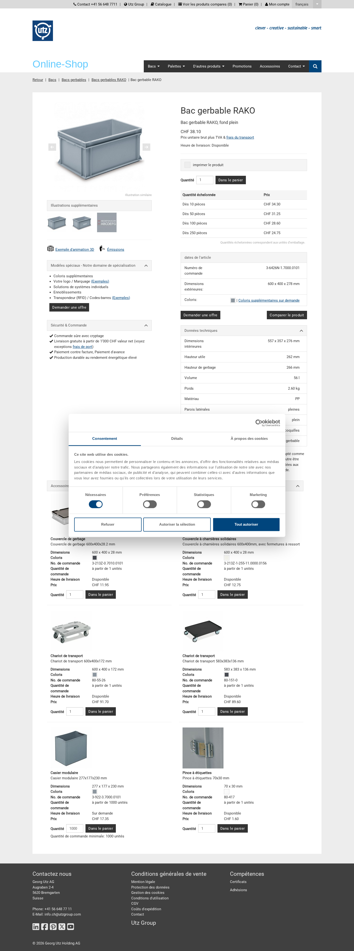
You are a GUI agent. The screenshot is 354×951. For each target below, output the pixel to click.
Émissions (115, 249)
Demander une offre (69, 307)
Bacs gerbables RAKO (109, 80)
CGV (134, 903)
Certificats (238, 882)
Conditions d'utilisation (150, 898)
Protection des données (150, 887)
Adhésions (238, 890)
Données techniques (200, 330)
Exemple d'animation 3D (74, 249)
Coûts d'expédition (146, 909)
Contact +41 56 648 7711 (96, 4)
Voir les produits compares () (207, 4)
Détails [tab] (177, 438)
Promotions (242, 66)
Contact (137, 914)
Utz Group (135, 4)
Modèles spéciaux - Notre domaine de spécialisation (93, 265)
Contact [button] (294, 66)
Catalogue (162, 4)
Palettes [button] (174, 66)
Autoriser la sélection (177, 524)
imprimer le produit (208, 165)
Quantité (187, 180)
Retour (38, 80)
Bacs (52, 80)
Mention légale (143, 882)
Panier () (250, 4)
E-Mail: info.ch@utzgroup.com (57, 914)
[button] (306, 4)
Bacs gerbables (74, 80)
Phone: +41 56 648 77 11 (52, 909)
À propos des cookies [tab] (249, 438)
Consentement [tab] (104, 438)
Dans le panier (230, 180)
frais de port (82, 347)
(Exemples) (100, 281)
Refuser (107, 524)
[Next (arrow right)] (143, 147)
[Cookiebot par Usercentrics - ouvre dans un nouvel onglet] (259, 423)
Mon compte (278, 4)
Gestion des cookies (147, 892)
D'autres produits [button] (207, 66)
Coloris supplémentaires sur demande (269, 300)
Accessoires (270, 66)
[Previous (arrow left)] (55, 147)
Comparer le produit (287, 315)
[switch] (150, 504)
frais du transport (240, 137)
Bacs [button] (152, 66)
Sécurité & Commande (69, 325)
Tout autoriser (246, 524)
